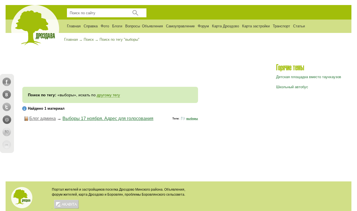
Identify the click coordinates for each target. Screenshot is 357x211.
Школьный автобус (292, 87)
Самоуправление (180, 26)
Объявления (152, 26)
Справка (91, 26)
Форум (203, 26)
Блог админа (42, 118)
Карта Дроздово (225, 26)
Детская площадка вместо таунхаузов (308, 77)
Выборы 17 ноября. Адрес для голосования (107, 118)
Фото (105, 26)
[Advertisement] (110, 70)
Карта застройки (256, 26)
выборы (192, 118)
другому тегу (108, 95)
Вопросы (132, 26)
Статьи (299, 26)
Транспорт (281, 26)
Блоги (117, 26)
